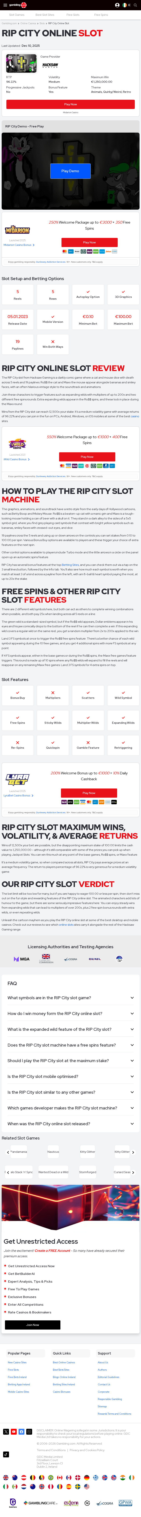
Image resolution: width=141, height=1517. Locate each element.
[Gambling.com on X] (6, 1439)
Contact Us (104, 1384)
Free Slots (13, 1369)
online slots (66, 925)
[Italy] (5, 1486)
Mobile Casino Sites (18, 1391)
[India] (122, 1477)
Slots (42, 23)
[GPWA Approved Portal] (125, 1503)
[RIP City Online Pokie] (32, 1486)
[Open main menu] (5, 5)
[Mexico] (14, 1486)
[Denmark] (77, 1477)
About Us (103, 1362)
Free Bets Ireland (17, 1377)
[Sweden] (77, 1486)
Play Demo (70, 171)
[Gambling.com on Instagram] (29, 1439)
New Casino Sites (17, 1362)
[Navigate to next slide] (133, 1152)
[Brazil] (50, 1477)
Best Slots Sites (61, 1369)
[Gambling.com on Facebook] (21, 1439)
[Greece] (95, 1477)
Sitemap (102, 1406)
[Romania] (59, 1486)
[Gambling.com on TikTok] (6, 1461)
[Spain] (68, 1486)
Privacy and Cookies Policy (87, 1450)
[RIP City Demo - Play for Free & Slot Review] (5, 1477)
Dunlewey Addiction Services (50, 261)
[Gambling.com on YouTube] (14, 1439)
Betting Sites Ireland (64, 1384)
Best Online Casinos (64, 1362)
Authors (102, 1369)
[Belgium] (32, 1477)
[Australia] (14, 1477)
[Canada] (68, 1477)
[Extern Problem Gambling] (71, 1503)
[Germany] (86, 1477)
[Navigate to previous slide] (8, 1152)
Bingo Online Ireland (64, 1377)
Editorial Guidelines (108, 1377)
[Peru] (50, 1486)
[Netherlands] (23, 1486)
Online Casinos (28, 23)
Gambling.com (9, 23)
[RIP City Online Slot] (59, 1477)
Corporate (103, 1391)
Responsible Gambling (110, 1399)
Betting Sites (70, 565)
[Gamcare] (13, 1503)
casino (135, 416)
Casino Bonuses (61, 1391)
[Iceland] (104, 1477)
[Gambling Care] (40, 1503)
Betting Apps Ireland (19, 1384)
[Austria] (23, 1477)
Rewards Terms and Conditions (114, 1413)
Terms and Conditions (51, 1450)
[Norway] (41, 1486)
